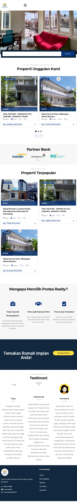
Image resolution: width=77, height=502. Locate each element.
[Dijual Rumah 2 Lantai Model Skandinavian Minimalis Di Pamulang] (19, 192)
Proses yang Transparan (64, 312)
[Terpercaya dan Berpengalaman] (12, 303)
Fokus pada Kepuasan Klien (38, 312)
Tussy (13, 399)
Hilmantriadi (39, 397)
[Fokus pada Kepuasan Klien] (38, 303)
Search (67, 54)
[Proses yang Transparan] (64, 303)
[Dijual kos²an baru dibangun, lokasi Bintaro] (58, 93)
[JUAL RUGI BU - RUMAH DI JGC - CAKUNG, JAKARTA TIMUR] (19, 93)
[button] (25, 5)
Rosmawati (64, 399)
